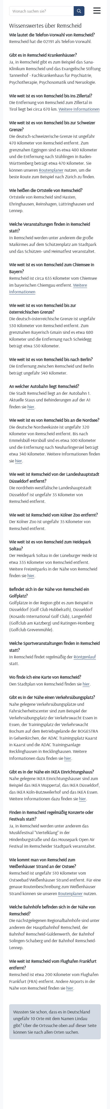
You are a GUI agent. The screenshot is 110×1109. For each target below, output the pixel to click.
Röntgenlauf (85, 656)
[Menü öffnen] (97, 10)
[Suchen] (79, 11)
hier (30, 406)
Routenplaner (51, 170)
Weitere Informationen (79, 109)
